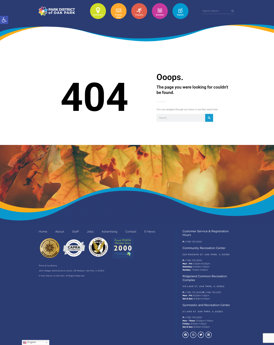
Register (180, 15)
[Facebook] (186, 335)
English (31, 342)
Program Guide (118, 16)
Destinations (98, 15)
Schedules (160, 15)
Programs (139, 15)
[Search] (232, 11)
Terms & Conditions (48, 266)
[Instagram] (193, 335)
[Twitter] (201, 335)
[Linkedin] (209, 335)
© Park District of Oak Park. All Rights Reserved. (62, 276)
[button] (4, 20)
